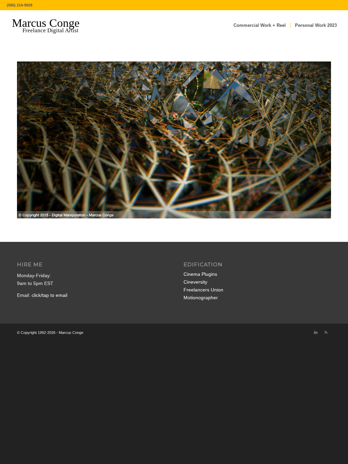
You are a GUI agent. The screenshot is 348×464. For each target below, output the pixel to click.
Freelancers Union (203, 289)
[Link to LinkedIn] (316, 332)
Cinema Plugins (200, 274)
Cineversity (195, 282)
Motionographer (201, 297)
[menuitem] (259, 25)
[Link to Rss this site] (326, 332)
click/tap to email (49, 295)
